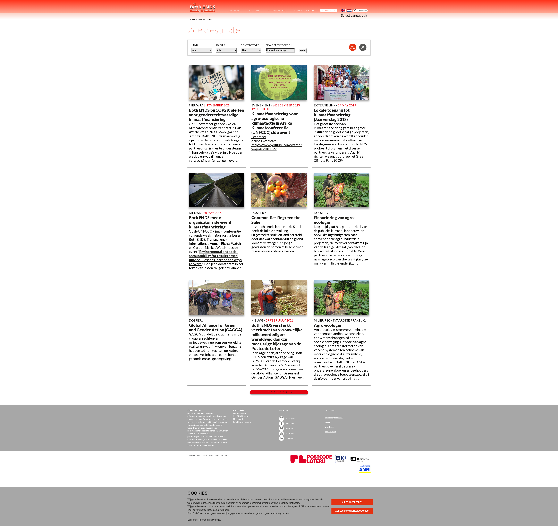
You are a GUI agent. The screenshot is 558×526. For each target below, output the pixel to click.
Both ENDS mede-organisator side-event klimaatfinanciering (210, 222)
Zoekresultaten (205, 19)
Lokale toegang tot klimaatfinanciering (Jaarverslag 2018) (332, 115)
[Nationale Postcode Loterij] (311, 462)
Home (192, 19)
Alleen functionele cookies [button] (352, 511)
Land (195, 45)
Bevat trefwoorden (279, 45)
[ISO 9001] (340, 462)
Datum (220, 45)
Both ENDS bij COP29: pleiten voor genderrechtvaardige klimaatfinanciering (216, 115)
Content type (250, 45)
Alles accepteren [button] (351, 502)
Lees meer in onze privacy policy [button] (204, 520)
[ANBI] (365, 472)
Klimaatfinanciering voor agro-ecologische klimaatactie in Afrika (274, 118)
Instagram (290, 418)
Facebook (289, 423)
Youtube (289, 433)
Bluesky (289, 428)
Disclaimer (225, 455)
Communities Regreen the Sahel (276, 220)
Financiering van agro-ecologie (334, 220)
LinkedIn (289, 438)
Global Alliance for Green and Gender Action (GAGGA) (215, 327)
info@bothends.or (241, 422)
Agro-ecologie (327, 325)
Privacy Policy (214, 455)
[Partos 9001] (360, 462)
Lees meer (258, 137)
